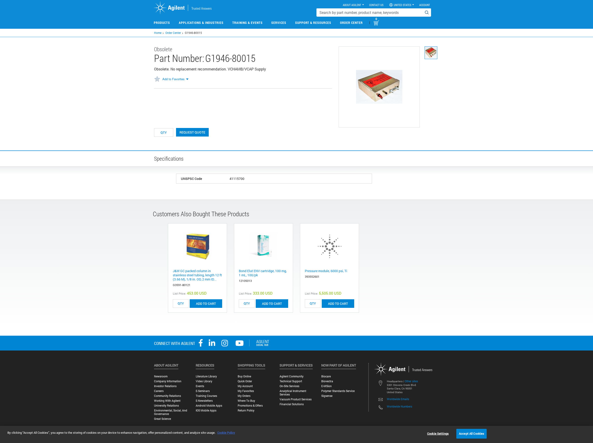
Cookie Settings (438, 433)
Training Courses (206, 396)
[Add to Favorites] (157, 79)
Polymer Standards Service (338, 391)
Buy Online (244, 376)
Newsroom (160, 376)
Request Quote (192, 132)
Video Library (204, 381)
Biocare (326, 376)
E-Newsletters (204, 400)
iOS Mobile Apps (206, 410)
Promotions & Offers (250, 405)
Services (278, 22)
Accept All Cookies (471, 433)
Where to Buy (246, 400)
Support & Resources (313, 22)
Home (157, 33)
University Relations (166, 405)
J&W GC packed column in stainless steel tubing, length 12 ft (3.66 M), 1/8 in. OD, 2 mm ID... (197, 275)
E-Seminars (203, 391)
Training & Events (247, 22)
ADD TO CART (206, 303)
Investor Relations (165, 386)
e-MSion (326, 386)
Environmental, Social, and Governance (170, 412)
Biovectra (327, 381)
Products (162, 22)
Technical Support (291, 381)
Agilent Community (291, 376)
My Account (245, 386)
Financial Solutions (292, 404)
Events (200, 386)
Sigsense (326, 396)
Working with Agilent (167, 400)
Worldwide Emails (398, 399)
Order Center (351, 22)
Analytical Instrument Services (293, 392)
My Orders (244, 396)
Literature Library (206, 376)
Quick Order (245, 381)
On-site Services (289, 386)
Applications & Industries (201, 22)
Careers (159, 391)
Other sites (411, 381)
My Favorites (246, 391)
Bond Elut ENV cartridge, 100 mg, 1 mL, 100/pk (263, 273)
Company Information (167, 381)
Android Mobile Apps (209, 405)
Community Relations (167, 396)
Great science (162, 419)
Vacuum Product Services (296, 399)
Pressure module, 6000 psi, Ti (326, 271)
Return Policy (246, 410)
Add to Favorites (173, 79)
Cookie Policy (226, 432)
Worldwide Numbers (399, 406)
